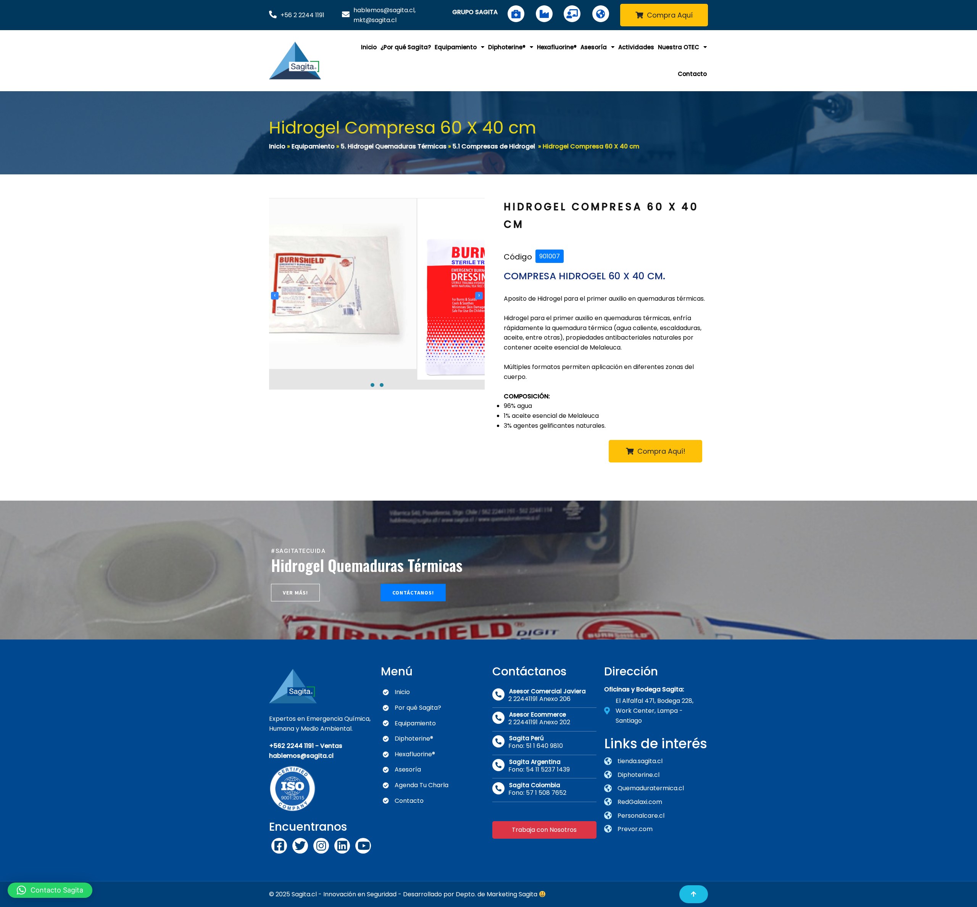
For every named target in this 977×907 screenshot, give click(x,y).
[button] (372, 418)
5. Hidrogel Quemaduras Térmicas (394, 146)
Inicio (277, 146)
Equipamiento (313, 146)
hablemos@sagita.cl (301, 755)
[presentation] (275, 312)
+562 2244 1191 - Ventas (305, 745)
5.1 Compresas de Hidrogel (494, 146)
